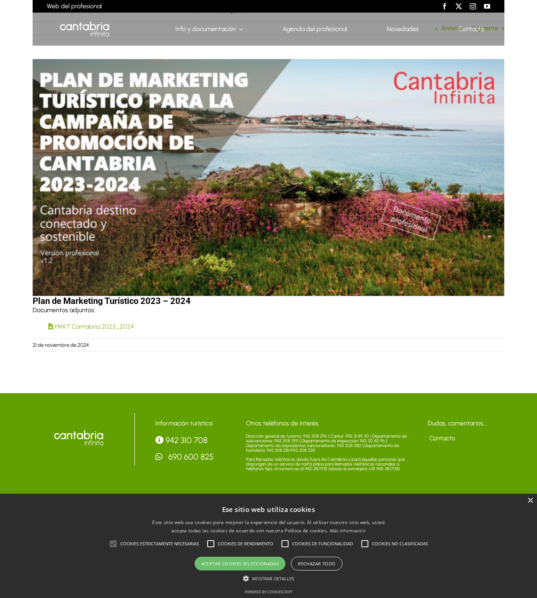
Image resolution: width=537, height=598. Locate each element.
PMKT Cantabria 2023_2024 (93, 326)
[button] (113, 544)
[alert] (268, 546)
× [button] (530, 501)
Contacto (441, 438)
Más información (348, 531)
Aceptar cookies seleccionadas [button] (240, 564)
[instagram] (473, 6)
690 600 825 (190, 457)
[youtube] (487, 6)
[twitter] (459, 6)
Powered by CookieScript (268, 591)
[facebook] (444, 6)
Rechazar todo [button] (316, 564)
